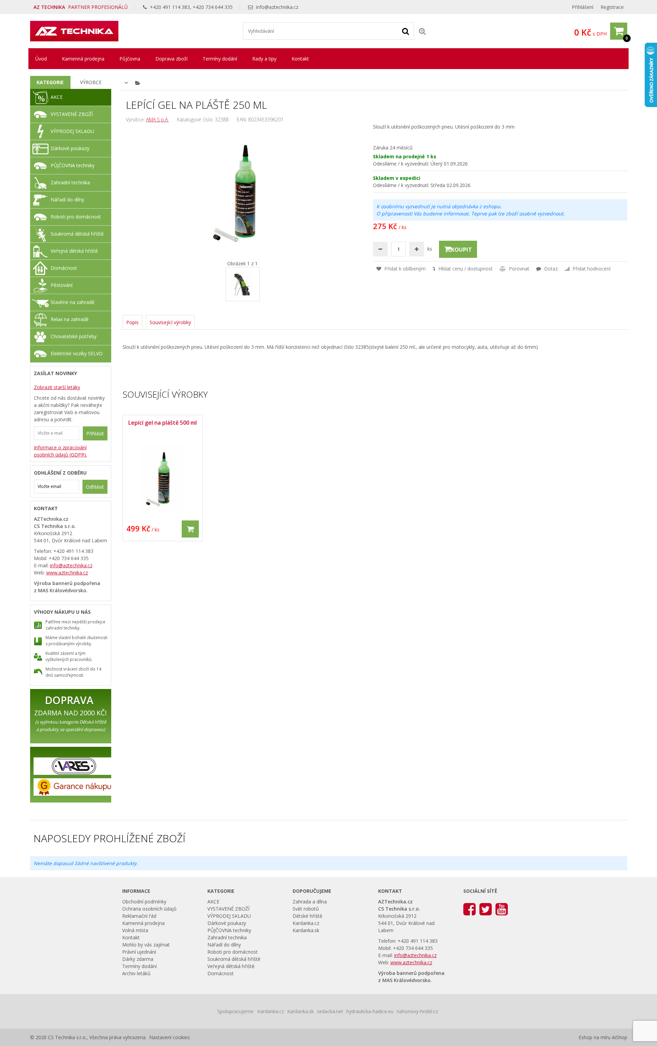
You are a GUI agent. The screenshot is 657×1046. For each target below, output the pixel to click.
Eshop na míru (594, 1037)
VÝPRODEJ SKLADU (72, 131)
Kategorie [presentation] (50, 82)
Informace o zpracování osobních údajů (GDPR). (60, 451)
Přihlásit (95, 433)
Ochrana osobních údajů (149, 908)
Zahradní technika (70, 182)
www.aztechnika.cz (67, 572)
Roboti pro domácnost (76, 216)
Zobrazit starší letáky (57, 387)
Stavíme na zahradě (72, 302)
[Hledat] (405, 31)
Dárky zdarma (137, 959)
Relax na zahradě (70, 319)
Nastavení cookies (169, 1037)
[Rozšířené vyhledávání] (422, 31)
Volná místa (135, 930)
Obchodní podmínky (144, 901)
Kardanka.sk (306, 930)
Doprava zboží (171, 58)
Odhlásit (95, 487)
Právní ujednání (139, 952)
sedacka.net (330, 1011)
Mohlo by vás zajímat (146, 944)
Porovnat (518, 268)
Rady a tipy (264, 58)
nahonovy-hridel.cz (417, 1011)
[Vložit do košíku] (190, 529)
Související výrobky (170, 322)
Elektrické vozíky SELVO (77, 353)
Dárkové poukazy (70, 148)
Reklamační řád (139, 916)
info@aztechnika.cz (277, 7)
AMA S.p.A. (157, 119)
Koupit (461, 249)
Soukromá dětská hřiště (77, 233)
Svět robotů (306, 908)
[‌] (469, 908)
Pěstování (62, 285)
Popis (132, 322)
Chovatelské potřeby (73, 336)
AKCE (57, 97)
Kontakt (300, 58)
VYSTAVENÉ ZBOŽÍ (72, 114)
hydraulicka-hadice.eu (370, 1011)
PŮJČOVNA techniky (72, 165)
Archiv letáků (136, 973)
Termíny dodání (220, 58)
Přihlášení (582, 7)
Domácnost (64, 268)
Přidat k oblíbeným (404, 268)
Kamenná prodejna (83, 58)
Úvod (41, 58)
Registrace (612, 7)
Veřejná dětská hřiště (74, 251)
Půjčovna (129, 58)
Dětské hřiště (307, 916)
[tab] (50, 82)
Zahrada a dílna (310, 901)
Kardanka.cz (306, 923)
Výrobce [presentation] (91, 82)
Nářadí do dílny (67, 199)
